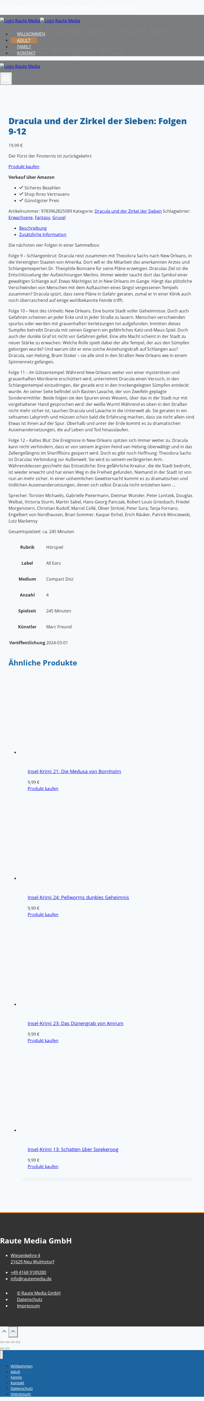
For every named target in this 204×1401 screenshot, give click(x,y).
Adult (24, 40)
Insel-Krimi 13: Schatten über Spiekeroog (73, 1149)
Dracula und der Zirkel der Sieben (128, 211)
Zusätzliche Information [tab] (42, 234)
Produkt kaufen (23, 166)
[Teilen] (13, 1342)
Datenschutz (29, 1299)
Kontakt (26, 53)
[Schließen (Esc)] (18, 1342)
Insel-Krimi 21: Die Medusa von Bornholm (74, 771)
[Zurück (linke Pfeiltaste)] (2, 1348)
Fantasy (42, 217)
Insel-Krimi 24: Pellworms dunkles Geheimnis (78, 897)
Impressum (28, 1306)
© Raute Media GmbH (39, 1293)
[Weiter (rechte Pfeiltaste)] (7, 1348)
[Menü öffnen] (6, 78)
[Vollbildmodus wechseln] (7, 1342)
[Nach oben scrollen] (4, 1332)
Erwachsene (20, 217)
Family (24, 47)
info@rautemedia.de (18, 7)
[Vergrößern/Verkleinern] (2, 1342)
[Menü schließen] (1, 1354)
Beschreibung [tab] (33, 228)
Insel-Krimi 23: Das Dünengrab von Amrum (76, 1023)
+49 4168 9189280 (53, 7)
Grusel (59, 217)
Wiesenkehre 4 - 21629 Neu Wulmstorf (103, 7)
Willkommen (31, 34)
